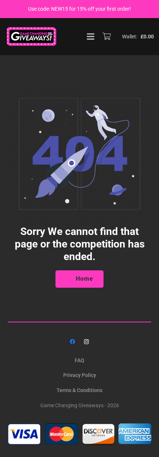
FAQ (79, 360)
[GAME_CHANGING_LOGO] (32, 36)
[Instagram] (86, 341)
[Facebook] (72, 341)
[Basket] (106, 36)
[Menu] (90, 36)
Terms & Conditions (79, 390)
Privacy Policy (79, 375)
